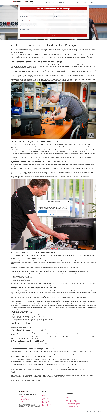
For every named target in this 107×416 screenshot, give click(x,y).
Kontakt (48, 2)
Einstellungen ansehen (63, 211)
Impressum (59, 214)
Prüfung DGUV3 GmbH (71, 401)
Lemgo (39, 54)
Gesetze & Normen (88, 2)
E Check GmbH (45, 402)
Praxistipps (78, 2)
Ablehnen (52, 211)
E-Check (68, 397)
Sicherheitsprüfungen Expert (72, 404)
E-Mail (56, 12)
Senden (53, 35)
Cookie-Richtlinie (49, 214)
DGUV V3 (44, 397)
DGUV (43, 395)
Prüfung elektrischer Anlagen (73, 406)
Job (43, 400)
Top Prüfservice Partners (72, 400)
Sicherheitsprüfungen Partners (73, 403)
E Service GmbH (46, 401)
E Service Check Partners (48, 405)
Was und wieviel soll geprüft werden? (28, 25)
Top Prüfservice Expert (71, 398)
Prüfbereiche (71, 2)
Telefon (56, 16)
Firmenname (23, 12)
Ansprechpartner (24, 16)
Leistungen (61, 2)
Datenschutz (54, 214)
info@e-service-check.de (25, 401)
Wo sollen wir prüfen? (25, 20)
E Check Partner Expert (71, 396)
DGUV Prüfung (45, 394)
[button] (68, 201)
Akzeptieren (43, 211)
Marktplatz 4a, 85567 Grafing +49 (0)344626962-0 (25, 398)
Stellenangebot (45, 398)
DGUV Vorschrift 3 (80, 146)
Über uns (54, 2)
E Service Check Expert (47, 404)
